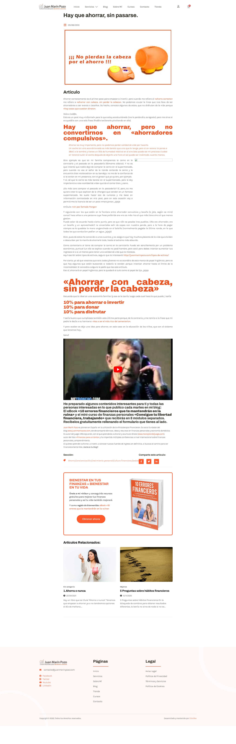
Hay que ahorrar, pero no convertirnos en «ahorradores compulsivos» (118, 133)
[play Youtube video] (118, 369)
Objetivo (123, 587)
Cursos (131, 6)
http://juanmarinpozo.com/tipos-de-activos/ (146, 255)
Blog (105, 6)
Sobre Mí (117, 6)
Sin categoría (69, 587)
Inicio (76, 6)
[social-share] (141, 461)
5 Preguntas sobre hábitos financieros (144, 590)
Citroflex (193, 718)
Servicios (89, 6)
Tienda (158, 6)
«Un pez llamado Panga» (84, 206)
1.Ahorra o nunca (74, 590)
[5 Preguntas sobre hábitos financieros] (146, 564)
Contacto (144, 6)
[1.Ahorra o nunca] (89, 564)
